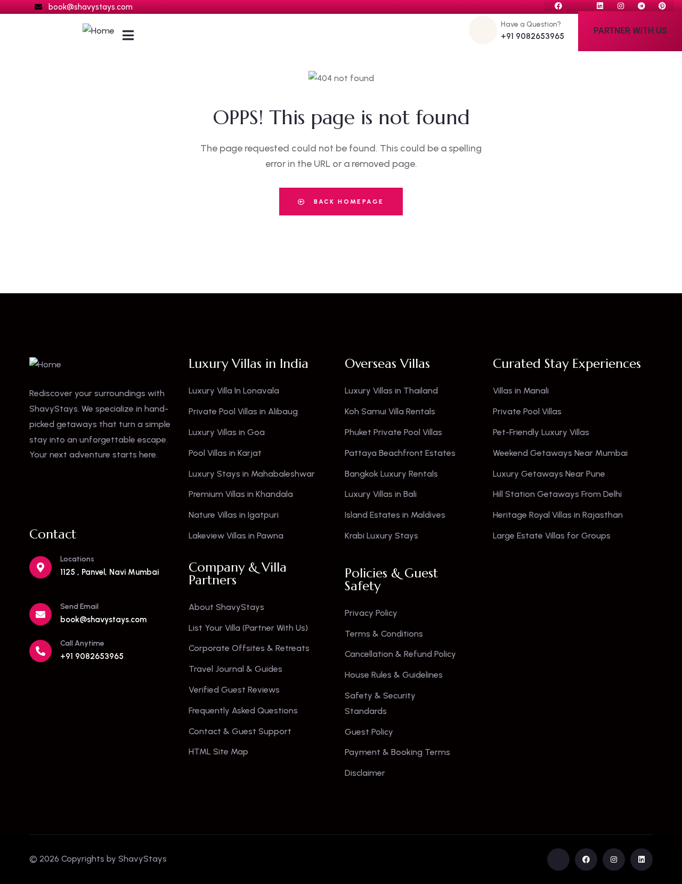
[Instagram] (620, 6)
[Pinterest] (662, 6)
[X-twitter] (579, 6)
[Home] (99, 31)
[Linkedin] (600, 6)
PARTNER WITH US (630, 31)
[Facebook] (558, 6)
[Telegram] (641, 6)
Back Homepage (347, 201)
